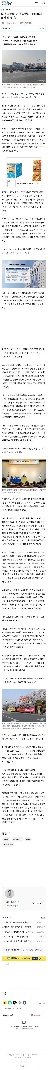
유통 (3, 10)
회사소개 (24, 1062)
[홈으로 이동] (7, 3)
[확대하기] (24, 51)
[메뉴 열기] (35, 3)
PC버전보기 (24, 1066)
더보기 (43, 917)
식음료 (8, 10)
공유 (42, 28)
